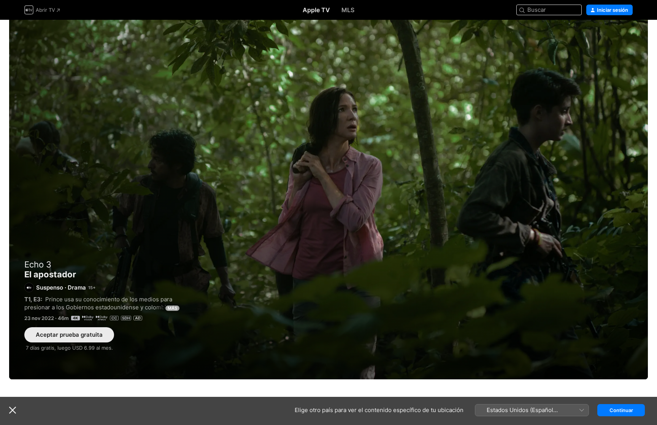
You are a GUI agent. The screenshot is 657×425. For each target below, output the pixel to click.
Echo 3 (37, 264)
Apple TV (316, 10)
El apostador (328, 199)
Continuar (621, 410)
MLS (347, 10)
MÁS (172, 308)
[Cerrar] (12, 410)
